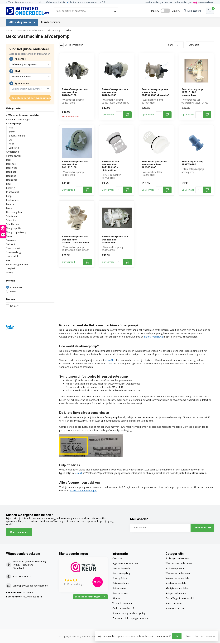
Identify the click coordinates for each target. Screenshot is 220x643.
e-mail (78, 472)
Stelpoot (10, 244)
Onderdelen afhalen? (123, 608)
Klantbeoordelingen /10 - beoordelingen (179, 2)
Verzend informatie (122, 603)
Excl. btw (176, 10)
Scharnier (11, 219)
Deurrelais (11, 179)
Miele (12, 143)
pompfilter (110, 360)
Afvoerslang (12, 151)
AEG (11, 127)
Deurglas (11, 163)
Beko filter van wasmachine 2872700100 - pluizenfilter (110, 166)
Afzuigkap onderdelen (177, 588)
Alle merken (16, 287)
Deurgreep (11, 167)
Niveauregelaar (14, 211)
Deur (8, 159)
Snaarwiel (11, 240)
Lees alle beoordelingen (87, 596)
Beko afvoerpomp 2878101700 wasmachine (192, 92)
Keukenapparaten (175, 603)
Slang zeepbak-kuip (16, 232)
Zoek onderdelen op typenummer (130, 618)
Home (9, 30)
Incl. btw (155, 10)
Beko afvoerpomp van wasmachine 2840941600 (115, 92)
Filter (8, 183)
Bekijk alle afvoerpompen (83, 490)
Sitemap (116, 598)
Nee (188, 636)
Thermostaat (13, 248)
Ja (177, 636)
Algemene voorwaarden (125, 563)
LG (10, 139)
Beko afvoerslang (153, 336)
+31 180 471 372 (22, 576)
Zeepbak (10, 268)
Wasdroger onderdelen (178, 573)
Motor (9, 207)
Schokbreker (12, 223)
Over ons (117, 558)
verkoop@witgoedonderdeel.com (30, 585)
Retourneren (119, 588)
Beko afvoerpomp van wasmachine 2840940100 (75, 92)
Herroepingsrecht (121, 568)
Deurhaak (11, 171)
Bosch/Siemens (17, 135)
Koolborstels (12, 199)
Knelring (10, 187)
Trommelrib (12, 256)
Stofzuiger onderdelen (177, 558)
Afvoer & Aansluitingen (18, 119)
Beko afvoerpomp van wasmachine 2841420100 (75, 164)
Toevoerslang (13, 252)
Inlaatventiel (12, 191)
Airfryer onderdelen (176, 593)
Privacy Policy (119, 578)
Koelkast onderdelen (176, 583)
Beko (68, 30)
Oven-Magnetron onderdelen (181, 598)
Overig (9, 272)
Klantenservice (51, 22)
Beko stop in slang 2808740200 (192, 163)
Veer (8, 260)
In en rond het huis (175, 608)
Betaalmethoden (121, 583)
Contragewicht (13, 155)
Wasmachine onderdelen (30, 30)
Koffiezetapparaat (175, 568)
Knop (9, 195)
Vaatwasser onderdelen (178, 578)
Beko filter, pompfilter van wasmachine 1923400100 (154, 164)
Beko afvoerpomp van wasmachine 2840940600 (115, 239)
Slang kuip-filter (14, 228)
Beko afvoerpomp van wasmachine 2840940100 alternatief (155, 92)
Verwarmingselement (17, 264)
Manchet (10, 203)
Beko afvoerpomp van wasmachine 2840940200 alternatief (75, 239)
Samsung (14, 147)
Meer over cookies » (205, 636)
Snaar (9, 236)
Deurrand (11, 175)
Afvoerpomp (54, 30)
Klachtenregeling (121, 573)
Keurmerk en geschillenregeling (128, 613)
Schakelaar (12, 215)
